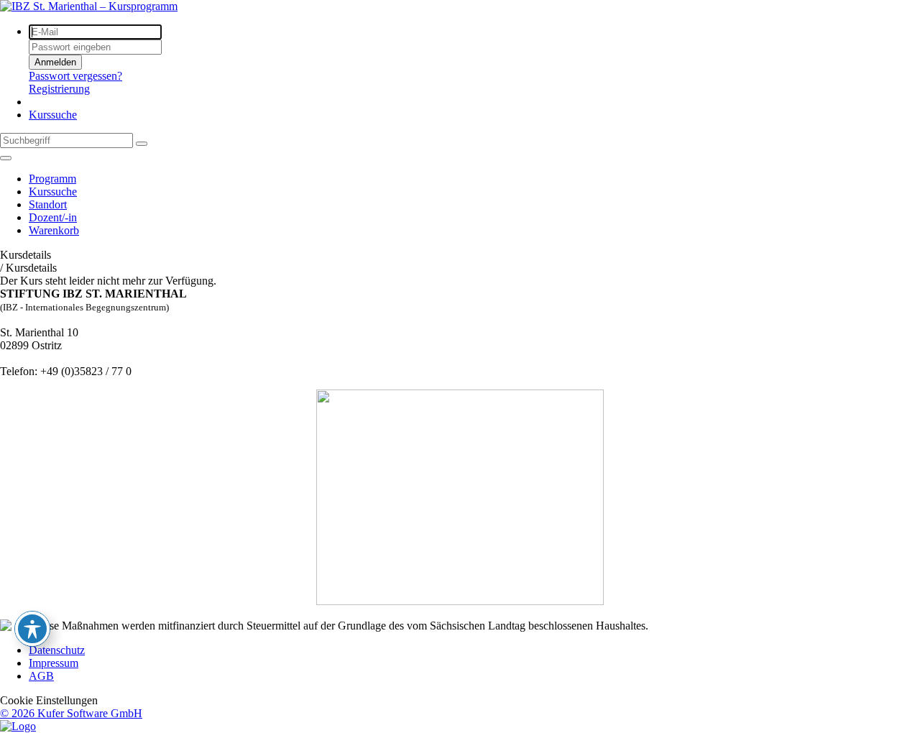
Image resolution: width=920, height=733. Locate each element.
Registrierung (59, 89)
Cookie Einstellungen (49, 700)
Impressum (53, 663)
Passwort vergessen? (75, 76)
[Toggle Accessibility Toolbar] (32, 629)
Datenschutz (57, 650)
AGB (41, 676)
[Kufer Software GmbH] (18, 726)
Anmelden (55, 62)
